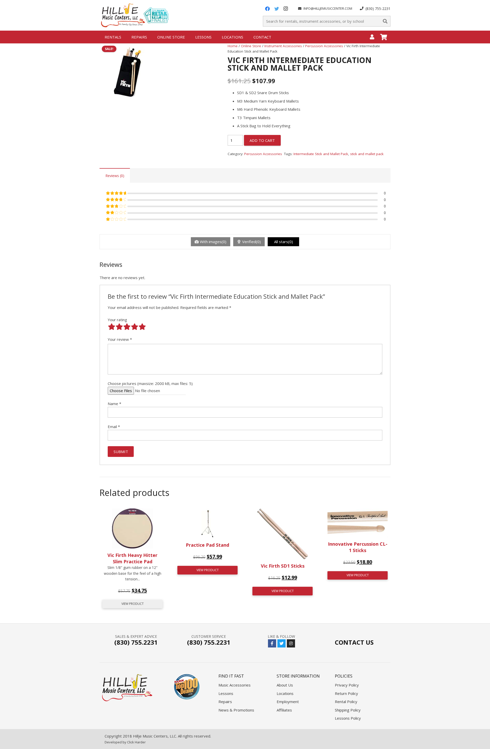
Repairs (225, 701)
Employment (288, 701)
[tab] (115, 175)
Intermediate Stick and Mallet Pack (320, 154)
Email (114, 426)
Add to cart (262, 140)
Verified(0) (251, 241)
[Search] (385, 21)
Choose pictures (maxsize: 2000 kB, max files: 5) (150, 383)
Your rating (117, 319)
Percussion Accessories (324, 46)
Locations (285, 693)
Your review (120, 339)
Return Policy (346, 693)
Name (114, 403)
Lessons (225, 693)
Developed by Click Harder (125, 742)
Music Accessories (234, 685)
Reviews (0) (114, 175)
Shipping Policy (348, 710)
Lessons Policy (348, 718)
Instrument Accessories (283, 46)
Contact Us (354, 642)
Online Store (251, 46)
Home (233, 46)
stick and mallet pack (367, 154)
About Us (285, 685)
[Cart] (383, 37)
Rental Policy (346, 701)
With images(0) (213, 241)
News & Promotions (236, 710)
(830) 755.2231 (136, 642)
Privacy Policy (347, 685)
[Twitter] (276, 8)
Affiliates (284, 710)
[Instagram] (285, 8)
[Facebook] (267, 8)
